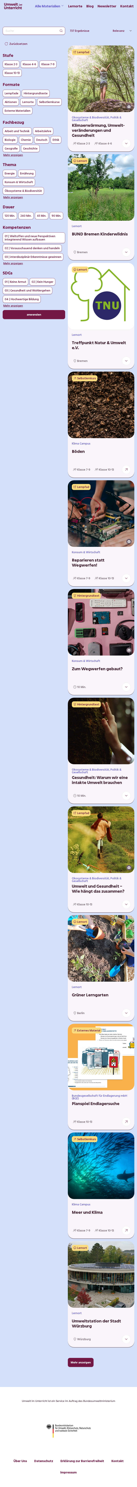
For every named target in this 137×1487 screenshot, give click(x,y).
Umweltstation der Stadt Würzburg (96, 1323)
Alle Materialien (47, 6)
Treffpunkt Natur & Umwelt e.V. (99, 345)
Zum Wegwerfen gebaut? (97, 668)
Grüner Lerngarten (90, 994)
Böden (78, 451)
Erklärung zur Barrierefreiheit (82, 1461)
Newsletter (107, 6)
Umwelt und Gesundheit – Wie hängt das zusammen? (98, 889)
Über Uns (20, 1461)
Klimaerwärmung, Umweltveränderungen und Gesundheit (98, 130)
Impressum (68, 1472)
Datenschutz (43, 1461)
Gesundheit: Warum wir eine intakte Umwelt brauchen (100, 780)
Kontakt (127, 6)
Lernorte (75, 6)
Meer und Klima (87, 1212)
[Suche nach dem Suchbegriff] (61, 30)
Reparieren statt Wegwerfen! (88, 563)
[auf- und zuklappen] (126, 143)
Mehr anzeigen (81, 1362)
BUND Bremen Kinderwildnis (100, 233)
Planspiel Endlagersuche (95, 1103)
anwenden (34, 314)
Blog (90, 6)
